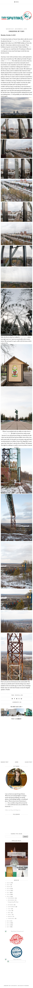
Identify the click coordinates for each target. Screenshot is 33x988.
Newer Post (4, 762)
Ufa (22, 695)
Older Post (28, 762)
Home (16, 762)
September (11, 906)
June (9, 910)
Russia (17, 695)
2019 (8, 888)
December (11, 898)
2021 (8, 884)
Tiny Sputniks (12, 985)
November (11, 900)
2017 (8, 892)
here (6, 803)
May (9, 912)
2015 (8, 896)
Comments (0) (17, 702)
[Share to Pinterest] (16, 698)
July (9, 908)
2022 (9, 882)
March (10, 916)
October (11, 904)
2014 (8, 921)
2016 (8, 894)
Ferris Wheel (7, 61)
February (11, 918)
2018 (8, 890)
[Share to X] (12, 698)
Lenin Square (23, 337)
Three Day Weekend (17, 41)
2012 (8, 925)
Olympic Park (6, 433)
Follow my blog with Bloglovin (12, 810)
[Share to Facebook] (14, 698)
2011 (8, 926)
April (10, 914)
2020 (9, 886)
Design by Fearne (23, 985)
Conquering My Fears (13, 902)
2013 (8, 923)
